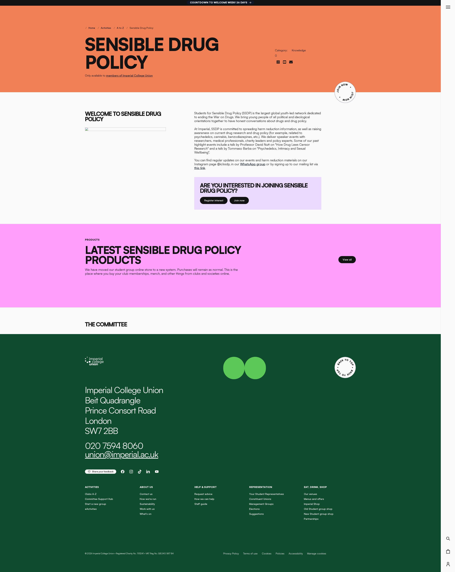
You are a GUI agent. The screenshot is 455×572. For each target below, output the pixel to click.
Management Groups (261, 503)
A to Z (120, 27)
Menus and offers (314, 498)
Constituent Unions (260, 498)
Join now (241, 200)
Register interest (216, 200)
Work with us (147, 508)
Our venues (310, 493)
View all (349, 259)
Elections (254, 508)
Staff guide (200, 503)
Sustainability (147, 503)
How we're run (148, 498)
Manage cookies (316, 553)
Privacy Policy (231, 553)
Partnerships (311, 518)
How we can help (204, 498)
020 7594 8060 (114, 445)
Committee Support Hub (99, 498)
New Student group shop (318, 513)
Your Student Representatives (266, 493)
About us (146, 486)
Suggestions (256, 513)
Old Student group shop (318, 508)
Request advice (203, 493)
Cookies (266, 553)
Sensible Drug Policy (141, 27)
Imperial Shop (312, 503)
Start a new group (95, 503)
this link (199, 168)
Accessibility (296, 553)
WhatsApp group (252, 164)
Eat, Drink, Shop (315, 486)
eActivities (91, 508)
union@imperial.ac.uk (121, 454)
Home (92, 27)
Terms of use (250, 553)
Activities (106, 27)
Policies (280, 553)
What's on (145, 513)
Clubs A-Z (91, 493)
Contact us (146, 493)
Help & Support (205, 486)
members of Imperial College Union (129, 75)
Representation (260, 486)
